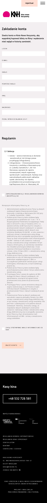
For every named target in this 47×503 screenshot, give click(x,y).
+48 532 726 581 (19, 399)
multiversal (33, 492)
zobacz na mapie (10, 470)
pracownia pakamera (17, 492)
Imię (4, 95)
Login (4, 48)
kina (15, 439)
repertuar (29, 3)
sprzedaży (22, 439)
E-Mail (5, 60)
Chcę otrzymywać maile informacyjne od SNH (24, 328)
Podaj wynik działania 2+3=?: (14, 119)
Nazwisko (6, 107)
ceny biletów (9, 442)
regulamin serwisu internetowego (18, 436)
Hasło (4, 72)
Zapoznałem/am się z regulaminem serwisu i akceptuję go (25, 195)
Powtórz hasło (8, 84)
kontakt (6, 445)
